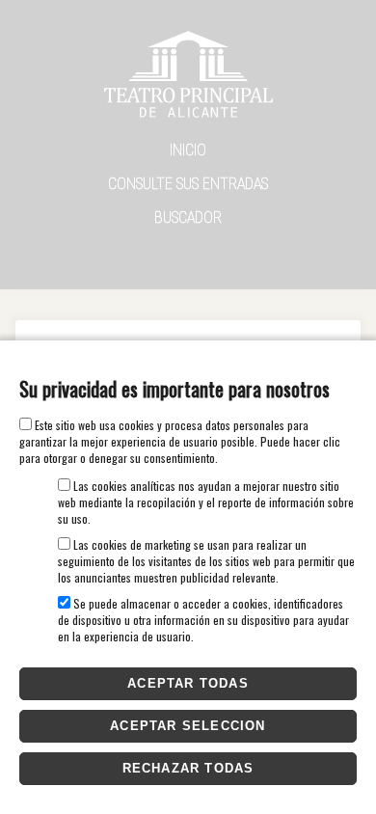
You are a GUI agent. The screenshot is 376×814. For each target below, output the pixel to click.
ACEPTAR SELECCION (187, 726)
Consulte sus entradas (188, 184)
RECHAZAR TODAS (188, 768)
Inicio (188, 150)
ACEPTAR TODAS (188, 683)
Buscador (188, 217)
